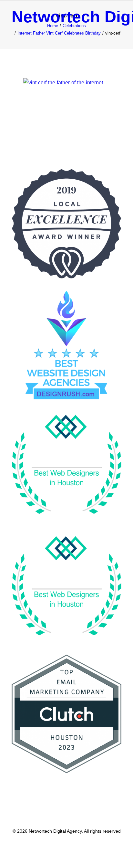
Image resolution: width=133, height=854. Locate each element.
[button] (118, 17)
